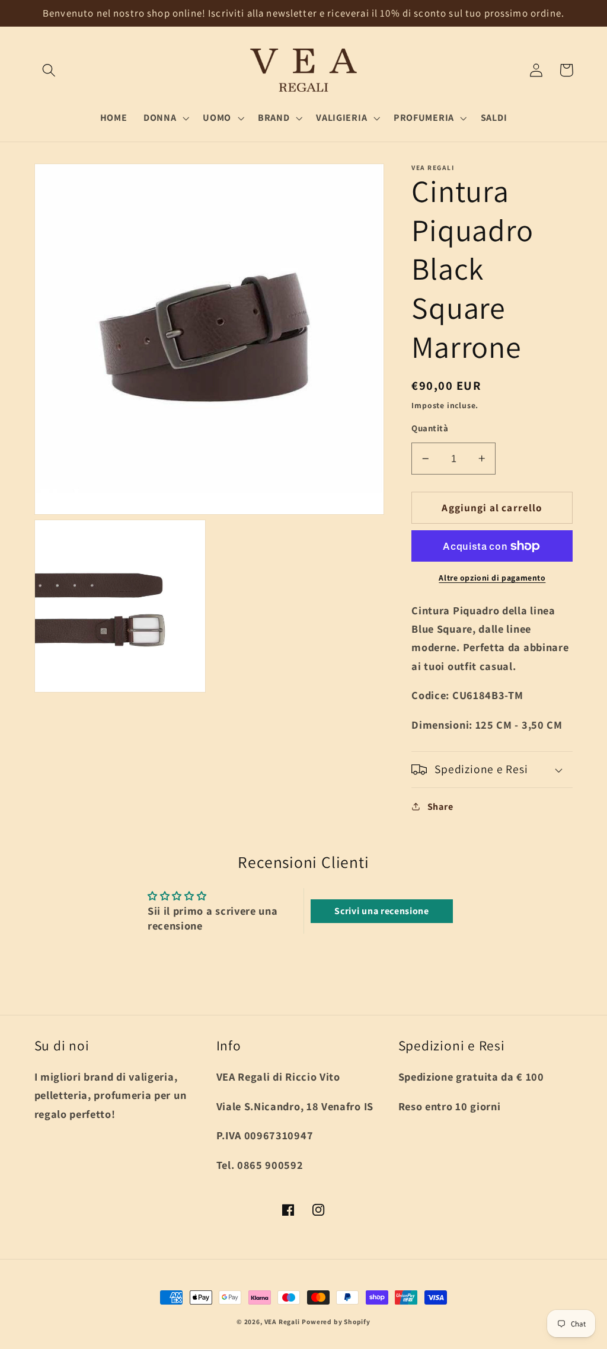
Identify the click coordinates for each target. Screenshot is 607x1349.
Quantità (429, 428)
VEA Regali (282, 1321)
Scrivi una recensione (381, 911)
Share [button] (440, 806)
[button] (49, 70)
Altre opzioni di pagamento (492, 577)
